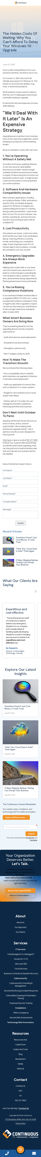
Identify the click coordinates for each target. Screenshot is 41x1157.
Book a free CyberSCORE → (20, 890)
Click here (7, 440)
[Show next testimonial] (35, 591)
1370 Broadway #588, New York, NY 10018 (20, 1119)
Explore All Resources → (16, 817)
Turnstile (33, 840)
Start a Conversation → (20, 895)
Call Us (7, 1153)
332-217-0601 (32, 440)
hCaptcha (30, 838)
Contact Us (34, 1153)
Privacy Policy (21, 1123)
